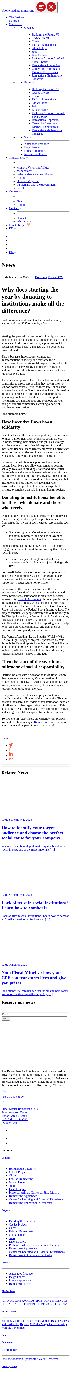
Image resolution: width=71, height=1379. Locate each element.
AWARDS (28, 1300)
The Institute (16, 17)
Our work (15, 24)
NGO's (58, 277)
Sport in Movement (29, 599)
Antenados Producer (36, 144)
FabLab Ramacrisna (44, 44)
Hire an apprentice (35, 150)
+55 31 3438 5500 (13, 1096)
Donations (41, 277)
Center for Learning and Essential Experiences (46, 70)
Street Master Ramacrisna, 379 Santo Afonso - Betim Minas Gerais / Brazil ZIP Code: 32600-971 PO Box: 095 (20, 1115)
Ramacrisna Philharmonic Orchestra (30, 1202)
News (20, 201)
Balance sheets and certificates (35, 174)
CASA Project (40, 38)
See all (21, 188)
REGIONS (47, 1304)
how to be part (18, 225)
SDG (5, 1304)
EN (11, 228)
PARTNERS (59, 1300)
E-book (21, 204)
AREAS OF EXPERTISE (24, 1304)
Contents (14, 191)
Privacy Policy (9, 1366)
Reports (21, 177)
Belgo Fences (32, 147)
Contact (14, 208)
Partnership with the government (36, 184)
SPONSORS (43, 1300)
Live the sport (40, 55)
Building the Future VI (45, 34)
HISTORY (61, 1304)
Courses (14, 20)
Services (29, 137)
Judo (34, 51)
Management (24, 170)
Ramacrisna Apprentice (46, 65)
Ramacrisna (41, 722)
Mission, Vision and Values (33, 167)
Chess (35, 41)
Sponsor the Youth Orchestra (41, 1359)
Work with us (25, 221)
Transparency (17, 157)
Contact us (23, 218)
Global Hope (39, 48)
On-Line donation (12, 1359)
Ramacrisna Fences (35, 154)
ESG (51, 277)
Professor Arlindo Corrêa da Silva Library (34, 1192)
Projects (29, 82)
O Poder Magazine (28, 181)
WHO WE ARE (11, 1300)
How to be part (9, 1349)
